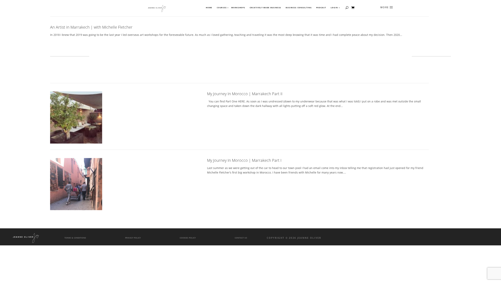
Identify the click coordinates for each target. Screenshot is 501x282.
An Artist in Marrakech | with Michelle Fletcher (91, 27)
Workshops (238, 7)
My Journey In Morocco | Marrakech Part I (244, 160)
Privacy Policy (133, 238)
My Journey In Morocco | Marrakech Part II (244, 93)
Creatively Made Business (265, 7)
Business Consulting (299, 7)
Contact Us (241, 238)
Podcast (321, 7)
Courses (221, 7)
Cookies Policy (188, 238)
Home (209, 7)
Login (334, 7)
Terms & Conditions (75, 238)
